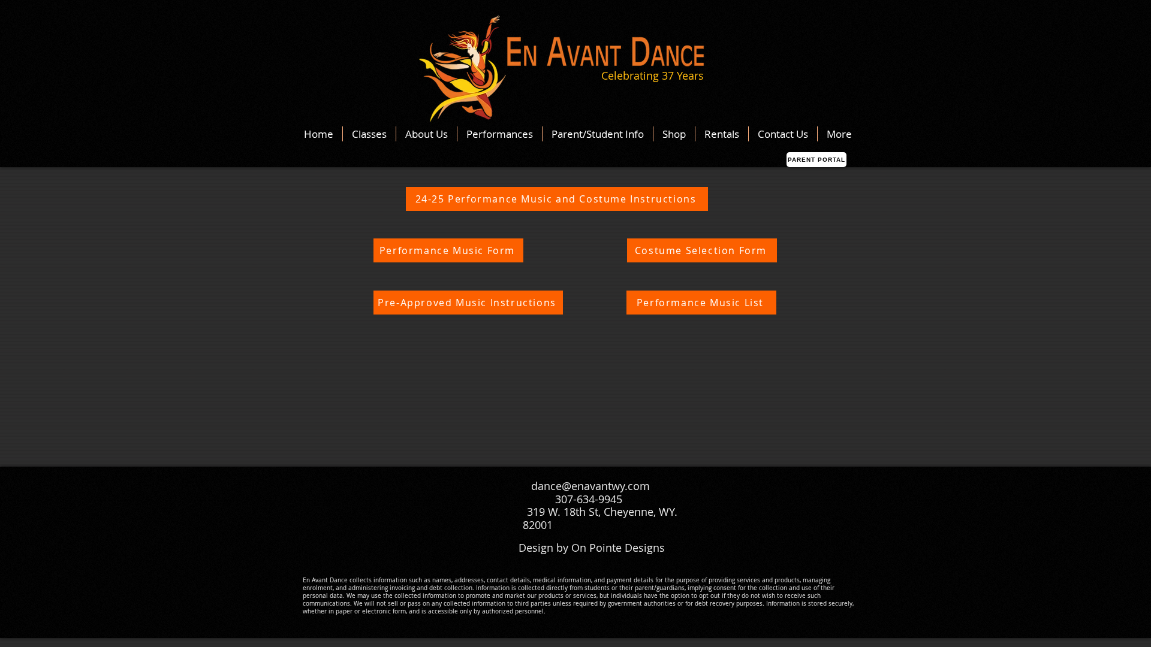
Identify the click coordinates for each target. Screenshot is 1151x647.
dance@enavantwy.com (590, 486)
